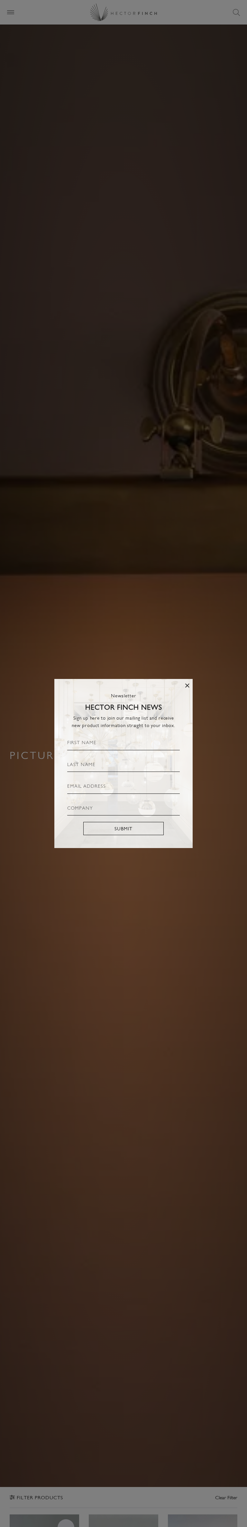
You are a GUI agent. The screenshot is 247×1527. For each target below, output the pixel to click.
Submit (123, 828)
